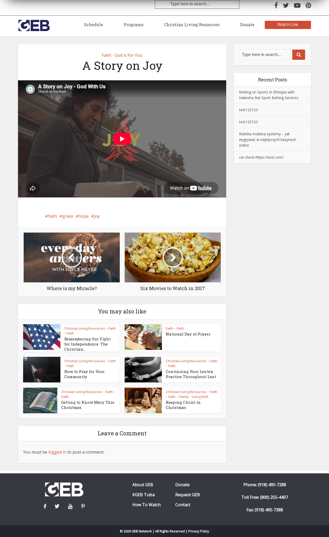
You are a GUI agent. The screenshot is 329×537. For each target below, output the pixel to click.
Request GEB (187, 494)
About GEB (142, 484)
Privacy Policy (198, 531)
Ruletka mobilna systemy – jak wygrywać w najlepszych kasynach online (267, 139)
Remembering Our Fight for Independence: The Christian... (87, 344)
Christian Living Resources (192, 24)
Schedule (93, 24)
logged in (57, 452)
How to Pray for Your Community (84, 374)
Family (184, 396)
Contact (182, 504)
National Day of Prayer (188, 334)
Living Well (200, 396)
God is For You (128, 55)
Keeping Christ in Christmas (183, 405)
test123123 (248, 109)
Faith (106, 55)
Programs (133, 24)
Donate (247, 24)
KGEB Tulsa (143, 494)
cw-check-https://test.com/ (261, 157)
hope (84, 216)
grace (67, 216)
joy (97, 216)
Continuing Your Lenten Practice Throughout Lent (191, 374)
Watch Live (288, 24)
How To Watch (146, 504)
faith (52, 216)
